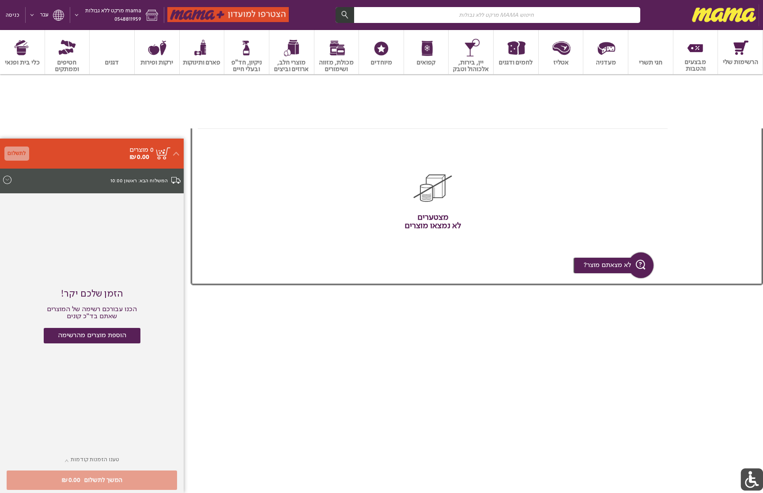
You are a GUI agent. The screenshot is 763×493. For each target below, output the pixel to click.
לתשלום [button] (17, 153)
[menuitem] (740, 52)
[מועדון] (228, 15)
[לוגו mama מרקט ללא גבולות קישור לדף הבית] (723, 15)
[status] (141, 150)
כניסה (12, 15)
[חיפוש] (345, 15)
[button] (117, 15)
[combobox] (488, 15)
